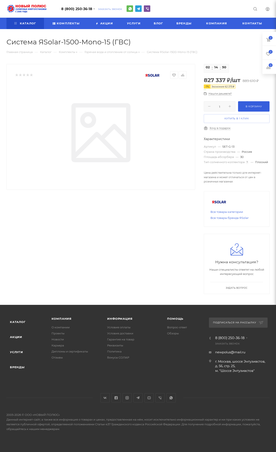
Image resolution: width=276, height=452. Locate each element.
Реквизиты (115, 345)
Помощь (175, 318)
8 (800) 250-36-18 (76, 9)
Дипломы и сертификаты (70, 351)
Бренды (17, 367)
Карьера (58, 345)
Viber (147, 8)
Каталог (18, 322)
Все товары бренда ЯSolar (229, 218)
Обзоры (173, 333)
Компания (62, 318)
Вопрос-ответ (177, 327)
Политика (114, 351)
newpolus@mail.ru (230, 352)
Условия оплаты (118, 327)
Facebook (116, 397)
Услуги (16, 352)
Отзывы (57, 357)
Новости (58, 339)
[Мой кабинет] (268, 9)
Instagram (127, 397)
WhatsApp (130, 8)
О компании (61, 327)
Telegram (138, 8)
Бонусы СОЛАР (118, 357)
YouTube (149, 397)
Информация (119, 318)
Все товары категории (226, 212)
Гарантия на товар (120, 339)
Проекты (58, 333)
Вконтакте (105, 397)
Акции (16, 337)
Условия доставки (120, 333)
